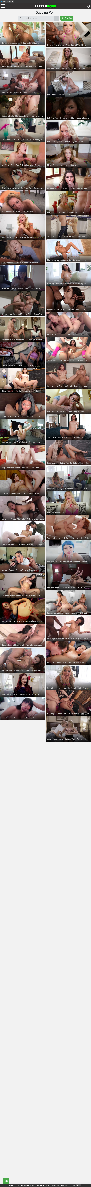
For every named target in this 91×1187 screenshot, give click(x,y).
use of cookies (69, 1185)
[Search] (56, 18)
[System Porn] (45, 6)
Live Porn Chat (66, 18)
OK (78, 1185)
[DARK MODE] (88, 6)
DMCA (6, 1180)
